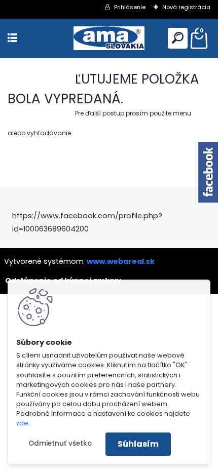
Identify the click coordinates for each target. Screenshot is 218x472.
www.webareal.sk (121, 261)
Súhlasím (138, 444)
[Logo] (109, 38)
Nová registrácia (186, 7)
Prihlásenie (130, 7)
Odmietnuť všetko (60, 443)
